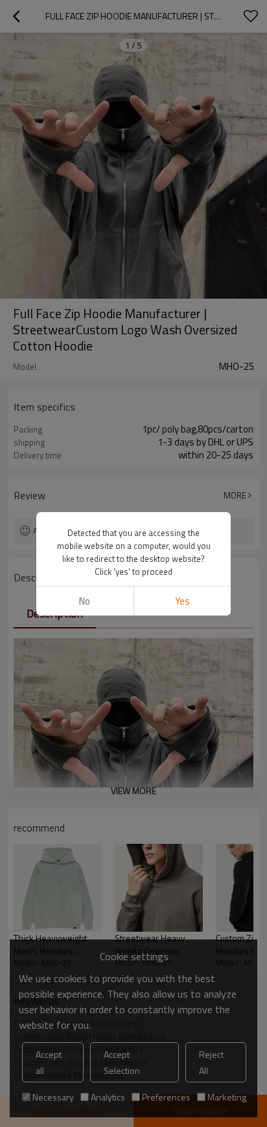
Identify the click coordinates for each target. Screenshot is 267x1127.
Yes (182, 601)
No (84, 601)
